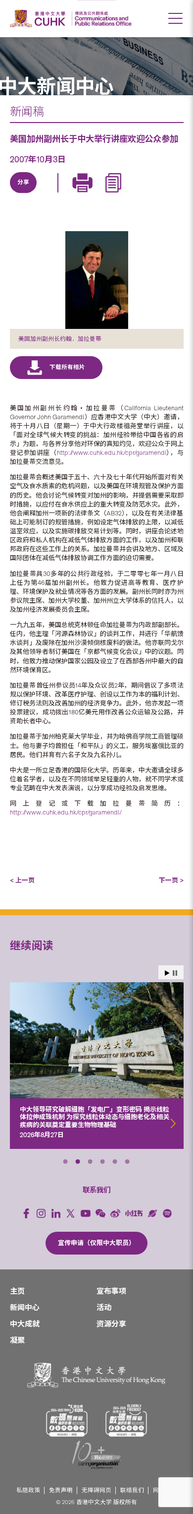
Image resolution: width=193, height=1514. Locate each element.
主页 (17, 1291)
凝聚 (17, 1340)
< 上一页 (22, 880)
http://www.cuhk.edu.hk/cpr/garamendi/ (66, 812)
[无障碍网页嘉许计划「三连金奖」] (67, 1420)
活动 (103, 1307)
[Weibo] (115, 1213)
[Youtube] (86, 1213)
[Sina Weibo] (92, 194)
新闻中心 (25, 1307)
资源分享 (111, 1324)
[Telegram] (69, 194)
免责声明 (61, 1490)
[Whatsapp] (114, 194)
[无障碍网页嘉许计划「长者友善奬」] (126, 1420)
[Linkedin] (23, 194)
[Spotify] (167, 1213)
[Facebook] (26, 1213)
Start (167, 973)
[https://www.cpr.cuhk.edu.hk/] (102, 18)
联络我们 (132, 1490)
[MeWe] (137, 194)
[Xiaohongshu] (134, 1213)
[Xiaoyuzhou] (152, 1213)
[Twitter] (46, 194)
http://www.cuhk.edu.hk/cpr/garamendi (111, 452)
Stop (175, 973)
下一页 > (171, 880)
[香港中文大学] (39, 18)
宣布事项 (111, 1291)
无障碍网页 (96, 1490)
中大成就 (25, 1324)
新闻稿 (27, 112)
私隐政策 (28, 1490)
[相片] (97, 280)
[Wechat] (100, 1213)
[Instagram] (41, 1213)
